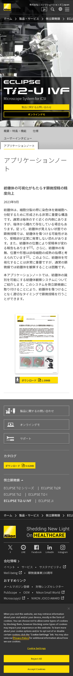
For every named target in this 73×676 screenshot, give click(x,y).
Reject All (36, 658)
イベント (9, 567)
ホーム (8, 18)
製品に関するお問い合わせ (36, 107)
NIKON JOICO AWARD (45, 598)
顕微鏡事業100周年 (40, 573)
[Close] (69, 608)
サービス (27, 567)
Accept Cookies (36, 669)
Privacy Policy (21, 637)
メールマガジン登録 (16, 586)
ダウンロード (36, 380)
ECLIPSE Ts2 (12, 494)
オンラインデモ (36, 114)
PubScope (10, 592)
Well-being (11, 573)
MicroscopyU (12, 598)
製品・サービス (29, 18)
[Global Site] (59, 9)
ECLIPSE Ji (45, 500)
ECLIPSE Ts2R (51, 488)
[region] (36, 640)
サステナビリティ (50, 567)
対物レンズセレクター (50, 586)
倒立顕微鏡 (53, 18)
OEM (26, 592)
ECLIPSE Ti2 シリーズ (19, 488)
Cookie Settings (36, 648)
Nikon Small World (48, 592)
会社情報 (10, 560)
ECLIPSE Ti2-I (37, 494)
